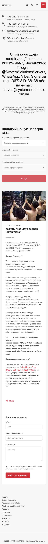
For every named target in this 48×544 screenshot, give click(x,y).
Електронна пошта (14, 433)
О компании (7, 515)
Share (11, 401)
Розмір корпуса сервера (12, 162)
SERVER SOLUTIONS (17, 541)
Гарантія (5, 509)
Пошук (24, 179)
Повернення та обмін (11, 503)
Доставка (6, 512)
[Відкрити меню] (43, 5)
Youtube (5, 521)
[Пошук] (27, 5)
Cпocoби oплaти (9, 500)
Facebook (6, 524)
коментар (10, 445)
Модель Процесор (10, 150)
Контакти (5, 518)
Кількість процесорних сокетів (15, 137)
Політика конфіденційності (13, 506)
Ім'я (8, 422)
